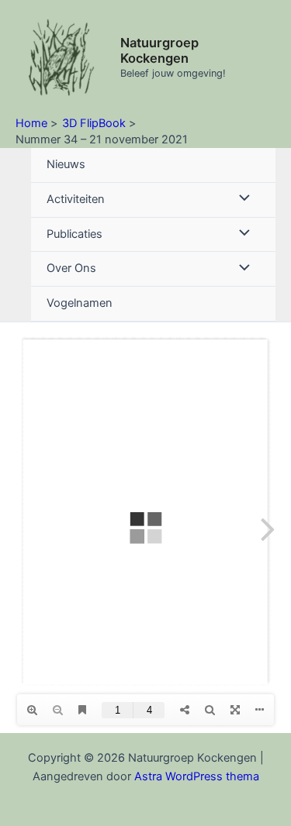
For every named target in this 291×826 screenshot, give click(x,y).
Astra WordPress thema (196, 776)
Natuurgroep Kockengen (159, 50)
